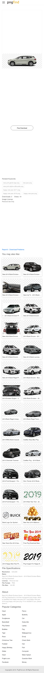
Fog (23, 629)
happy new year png (30, 193)
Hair (23, 644)
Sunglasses (6, 618)
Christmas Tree (7, 640)
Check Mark (26, 640)
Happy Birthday (7, 647)
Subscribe (25, 622)
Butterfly (25, 615)
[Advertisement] (22, 32)
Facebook (5, 662)
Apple (4, 615)
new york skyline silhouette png (13, 186)
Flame (24, 611)
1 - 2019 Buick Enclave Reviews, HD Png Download (19, 316)
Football (4, 644)
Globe (4, 651)
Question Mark (27, 658)
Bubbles (4, 629)
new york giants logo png (11, 183)
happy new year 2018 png (11, 193)
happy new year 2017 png (11, 190)
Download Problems (16, 249)
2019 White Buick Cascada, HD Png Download (17, 440)
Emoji (24, 636)
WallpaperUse (26, 633)
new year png (27, 183)
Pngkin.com (6, 658)
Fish (23, 647)
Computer (25, 651)
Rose (4, 636)
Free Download (22, 128)
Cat (23, 618)
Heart (4, 611)
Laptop (24, 625)
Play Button (6, 625)
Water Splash (26, 655)
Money (24, 662)
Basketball (5, 622)
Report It (5, 249)
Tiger (3, 633)
